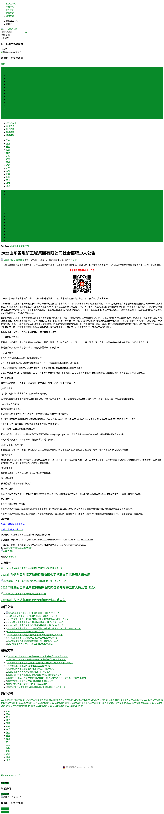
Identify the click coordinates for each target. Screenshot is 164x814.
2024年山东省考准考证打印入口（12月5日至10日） (31, 644)
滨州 (8, 112)
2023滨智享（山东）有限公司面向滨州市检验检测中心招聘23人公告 (38, 619)
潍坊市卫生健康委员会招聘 (18, 706)
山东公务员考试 (127, 700)
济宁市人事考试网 (41, 703)
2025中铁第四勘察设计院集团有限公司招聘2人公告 (30, 681)
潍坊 (8, 96)
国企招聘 (10, 10)
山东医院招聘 (7, 700)
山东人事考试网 (25, 548)
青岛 (8, 75)
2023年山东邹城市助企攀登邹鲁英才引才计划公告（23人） (33, 641)
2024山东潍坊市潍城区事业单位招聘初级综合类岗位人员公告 (35, 635)
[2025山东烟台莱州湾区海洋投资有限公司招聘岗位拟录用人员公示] (82, 568)
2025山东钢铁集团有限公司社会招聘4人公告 (27, 684)
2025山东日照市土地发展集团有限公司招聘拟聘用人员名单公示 (37, 687)
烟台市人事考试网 (89, 703)
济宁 (8, 100)
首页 (8, 69)
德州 (8, 78)
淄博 (8, 84)
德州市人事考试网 (73, 703)
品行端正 (145, 703)
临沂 (8, 81)
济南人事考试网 (116, 703)
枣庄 (8, 207)
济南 (8, 72)
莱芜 (8, 118)
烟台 (8, 90)
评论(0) (73, 260)
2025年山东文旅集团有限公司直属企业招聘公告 (33, 600)
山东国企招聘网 (21, 246)
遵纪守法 (139, 700)
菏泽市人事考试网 (132, 703)
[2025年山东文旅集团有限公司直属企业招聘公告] (82, 593)
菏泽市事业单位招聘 (74, 706)
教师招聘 (10, 16)
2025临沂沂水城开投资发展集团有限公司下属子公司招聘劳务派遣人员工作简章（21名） (47, 678)
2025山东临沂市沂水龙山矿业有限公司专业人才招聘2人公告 (34, 675)
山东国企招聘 (12, 548)
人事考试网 (19, 260)
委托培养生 (103, 703)
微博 (3, 64)
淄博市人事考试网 (39, 706)
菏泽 (8, 115)
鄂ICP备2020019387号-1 (11, 775)
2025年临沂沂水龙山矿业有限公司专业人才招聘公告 (30, 669)
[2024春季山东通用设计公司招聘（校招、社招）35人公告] (84, 613)
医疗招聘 (10, 13)
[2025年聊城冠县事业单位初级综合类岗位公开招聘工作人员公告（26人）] (82, 580)
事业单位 (10, 7)
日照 (8, 106)
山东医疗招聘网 (98, 700)
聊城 (8, 109)
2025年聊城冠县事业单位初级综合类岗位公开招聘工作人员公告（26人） (50, 587)
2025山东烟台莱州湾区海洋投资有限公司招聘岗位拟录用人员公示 (45, 574)
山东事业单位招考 (82, 700)
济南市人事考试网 (56, 706)
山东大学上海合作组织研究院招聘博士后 (25, 632)
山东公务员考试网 (152, 700)
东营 (8, 87)
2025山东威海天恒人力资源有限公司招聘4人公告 (29, 672)
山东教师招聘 (43, 700)
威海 (8, 93)
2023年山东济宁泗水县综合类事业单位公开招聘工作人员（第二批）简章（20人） (44, 628)
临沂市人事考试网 (24, 703)
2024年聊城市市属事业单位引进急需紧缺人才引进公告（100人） (36, 622)
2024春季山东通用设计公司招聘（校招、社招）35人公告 (31, 616)
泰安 (8, 103)
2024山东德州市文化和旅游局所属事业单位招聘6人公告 (32, 638)
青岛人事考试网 (57, 703)
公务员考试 (11, 4)
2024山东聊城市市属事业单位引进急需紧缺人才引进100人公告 (35, 625)
